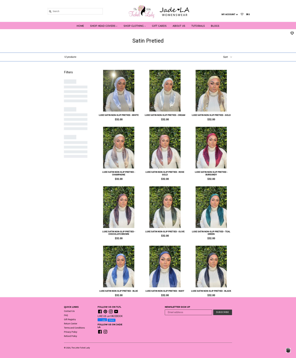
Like (103, 320)
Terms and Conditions (74, 328)
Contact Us (69, 311)
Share (111, 320)
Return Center (70, 323)
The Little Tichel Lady (80, 348)
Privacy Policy (70, 332)
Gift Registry (70, 319)
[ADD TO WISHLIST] (292, 33)
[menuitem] (80, 26)
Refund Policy (70, 336)
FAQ (66, 315)
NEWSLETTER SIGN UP (177, 307)
